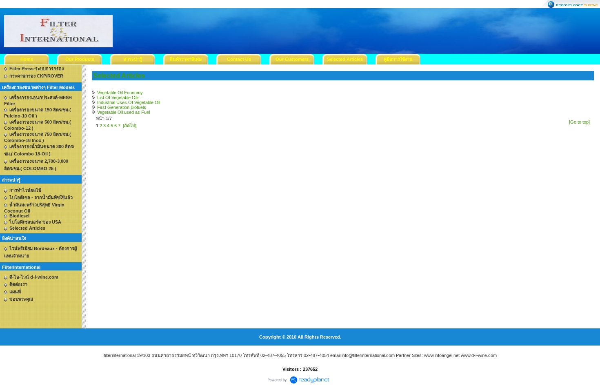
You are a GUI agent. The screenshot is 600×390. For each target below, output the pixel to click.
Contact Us (239, 59)
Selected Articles (345, 59)
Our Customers (292, 59)
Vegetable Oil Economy (120, 92)
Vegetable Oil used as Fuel (123, 112)
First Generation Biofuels (121, 107)
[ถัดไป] (129, 125)
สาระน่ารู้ (133, 59)
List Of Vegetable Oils (118, 97)
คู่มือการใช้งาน (398, 59)
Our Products (79, 59)
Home (26, 59)
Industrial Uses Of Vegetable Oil (128, 102)
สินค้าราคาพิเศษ (186, 59)
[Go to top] (579, 122)
